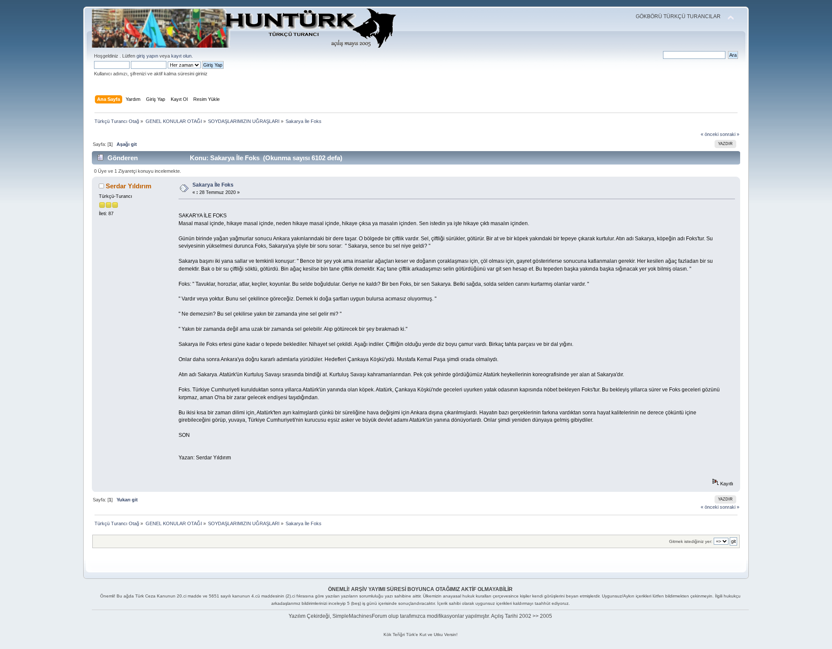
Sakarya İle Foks (213, 185)
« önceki (709, 134)
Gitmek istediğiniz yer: (690, 541)
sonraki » (729, 134)
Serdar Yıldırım (128, 186)
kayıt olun (181, 55)
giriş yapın (147, 55)
